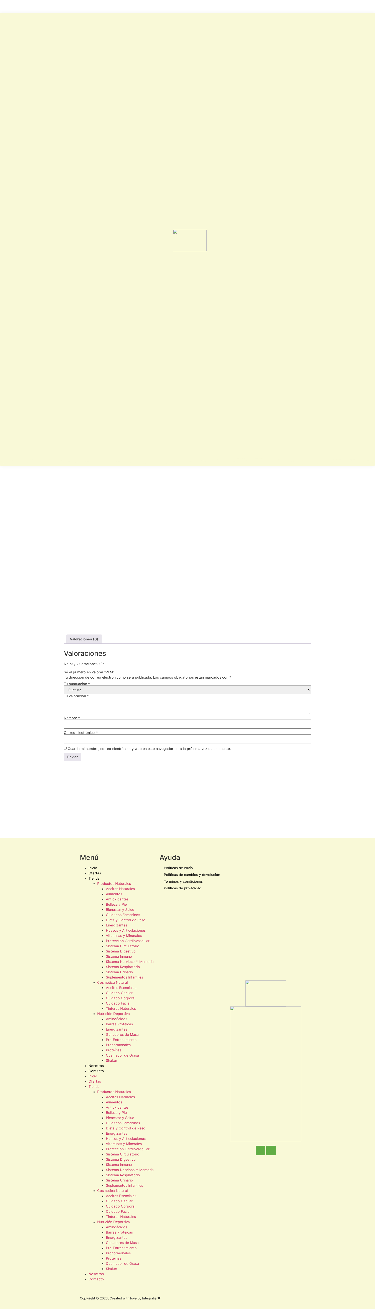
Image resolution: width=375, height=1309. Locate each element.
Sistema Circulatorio (122, 946)
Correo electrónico (81, 732)
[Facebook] (260, 1150)
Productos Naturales (114, 883)
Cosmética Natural (112, 982)
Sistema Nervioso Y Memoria (130, 961)
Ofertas (95, 873)
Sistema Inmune (119, 956)
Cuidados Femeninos (123, 915)
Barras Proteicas (119, 1024)
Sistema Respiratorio (123, 967)
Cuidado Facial (118, 1003)
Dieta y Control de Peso (125, 920)
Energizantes (116, 925)
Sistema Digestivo (121, 951)
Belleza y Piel (117, 904)
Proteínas (113, 1050)
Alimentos (114, 894)
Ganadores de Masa (122, 1034)
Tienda (94, 878)
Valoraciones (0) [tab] (84, 639)
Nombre (72, 718)
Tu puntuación (77, 684)
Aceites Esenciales (121, 987)
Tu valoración (76, 696)
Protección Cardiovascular (128, 941)
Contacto (96, 1071)
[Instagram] (271, 1150)
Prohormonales (118, 1045)
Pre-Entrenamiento (121, 1039)
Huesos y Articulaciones (126, 930)
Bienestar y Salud (120, 909)
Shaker (111, 1060)
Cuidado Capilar (119, 993)
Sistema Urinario (119, 972)
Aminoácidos (116, 1019)
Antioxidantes (117, 899)
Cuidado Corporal (120, 998)
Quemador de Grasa (122, 1055)
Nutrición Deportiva (113, 1013)
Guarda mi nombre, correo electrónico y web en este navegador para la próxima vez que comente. (149, 748)
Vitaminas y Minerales (124, 935)
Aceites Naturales (120, 889)
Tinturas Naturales (121, 1008)
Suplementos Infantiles (124, 977)
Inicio (93, 868)
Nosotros (96, 1066)
